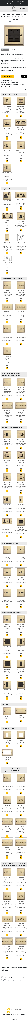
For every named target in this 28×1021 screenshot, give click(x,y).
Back (25, 76)
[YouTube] (17, 4)
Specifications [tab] (13, 49)
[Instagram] (7, 4)
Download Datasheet (8, 76)
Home (2, 976)
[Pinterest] (11, 4)
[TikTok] (20, 4)
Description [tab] (5, 49)
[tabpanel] (14, 61)
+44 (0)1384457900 (9, 1)
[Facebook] (14, 4)
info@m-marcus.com (20, 1)
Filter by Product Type (6, 86)
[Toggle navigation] (1, 8)
